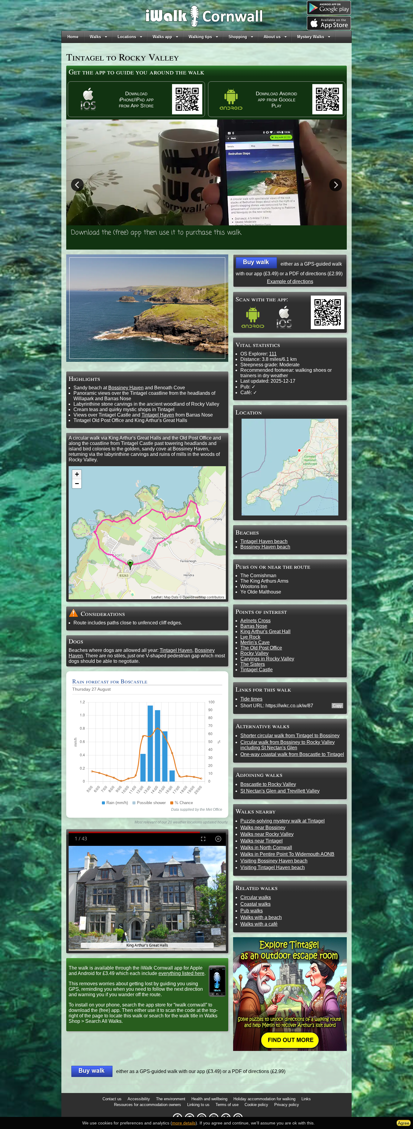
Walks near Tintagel (261, 840)
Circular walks (255, 897)
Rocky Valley (254, 653)
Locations (127, 36)
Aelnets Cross (255, 620)
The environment (170, 1099)
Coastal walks (255, 904)
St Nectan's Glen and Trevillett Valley (280, 791)
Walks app (162, 36)
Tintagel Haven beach (264, 541)
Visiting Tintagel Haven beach (272, 867)
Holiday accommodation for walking (264, 1099)
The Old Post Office (261, 647)
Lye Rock (250, 637)
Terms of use (227, 1104)
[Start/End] (130, 565)
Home (72, 36)
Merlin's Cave (255, 642)
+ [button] (77, 474)
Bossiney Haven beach (265, 546)
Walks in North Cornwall (266, 847)
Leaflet (156, 596)
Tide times (251, 699)
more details (184, 1123)
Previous (77, 184)
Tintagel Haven (157, 414)
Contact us (112, 1099)
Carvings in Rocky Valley (267, 658)
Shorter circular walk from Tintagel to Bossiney (290, 735)
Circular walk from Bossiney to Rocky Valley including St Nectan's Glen (287, 745)
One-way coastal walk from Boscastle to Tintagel (292, 754)
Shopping (238, 36)
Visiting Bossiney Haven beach (273, 860)
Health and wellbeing (209, 1099)
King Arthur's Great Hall (265, 631)
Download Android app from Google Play (276, 100)
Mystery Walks (310, 36)
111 (273, 353)
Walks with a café (259, 924)
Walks (95, 36)
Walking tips (200, 36)
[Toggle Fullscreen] (203, 839)
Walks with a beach (261, 917)
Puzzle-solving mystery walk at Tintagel (282, 820)
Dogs (76, 640)
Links (306, 1099)
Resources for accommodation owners (147, 1104)
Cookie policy (256, 1104)
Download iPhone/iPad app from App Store (136, 100)
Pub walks (251, 910)
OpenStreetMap (194, 596)
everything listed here (181, 973)
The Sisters (252, 664)
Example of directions (290, 281)
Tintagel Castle (256, 669)
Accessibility (139, 1099)
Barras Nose (253, 626)
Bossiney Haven (126, 387)
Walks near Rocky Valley (267, 834)
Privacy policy (286, 1104)
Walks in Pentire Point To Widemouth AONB (287, 854)
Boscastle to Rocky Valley (268, 784)
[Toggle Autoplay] (218, 839)
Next (335, 184)
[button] (256, 262)
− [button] (77, 483)
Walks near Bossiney (262, 827)
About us (272, 36)
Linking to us (198, 1104)
